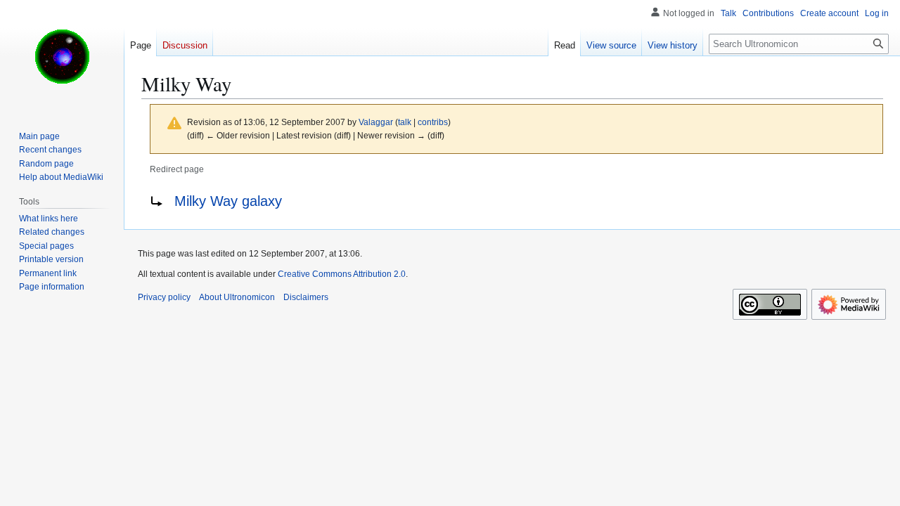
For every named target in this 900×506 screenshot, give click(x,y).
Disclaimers (305, 297)
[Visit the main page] (62, 56)
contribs (433, 121)
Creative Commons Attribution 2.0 (342, 274)
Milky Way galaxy (228, 201)
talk (404, 121)
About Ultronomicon (237, 297)
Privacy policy (164, 297)
